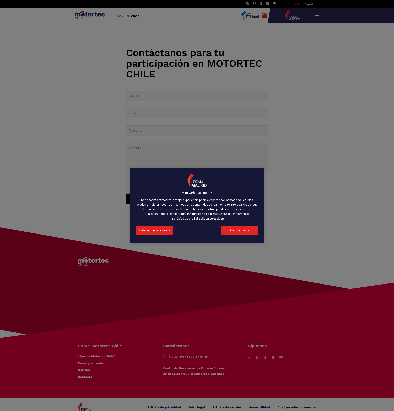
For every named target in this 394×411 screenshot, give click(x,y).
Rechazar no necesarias (154, 230)
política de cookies (211, 218)
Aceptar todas (239, 230)
